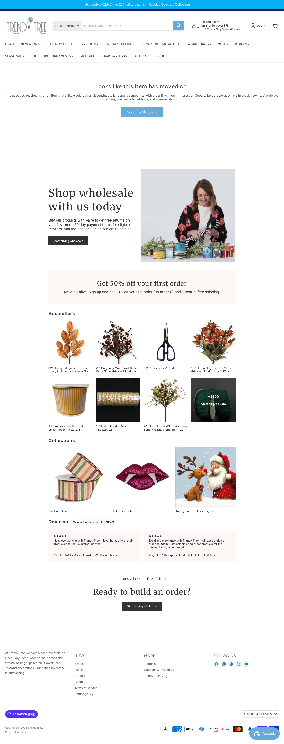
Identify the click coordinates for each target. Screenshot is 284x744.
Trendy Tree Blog (155, 676)
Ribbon (241, 44)
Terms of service (86, 688)
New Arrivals (32, 44)
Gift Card (88, 56)
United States (258, 714)
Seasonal (13, 56)
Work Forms (199, 44)
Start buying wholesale (68, 241)
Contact (80, 676)
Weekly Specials (120, 44)
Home (10, 44)
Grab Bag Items (114, 56)
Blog (161, 56)
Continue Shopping (142, 112)
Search (79, 664)
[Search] (178, 25)
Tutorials (141, 56)
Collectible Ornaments (51, 56)
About (79, 682)
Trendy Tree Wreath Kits (160, 44)
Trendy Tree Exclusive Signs (74, 44)
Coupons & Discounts (159, 670)
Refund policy (84, 694)
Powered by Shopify (17, 732)
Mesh (222, 44)
